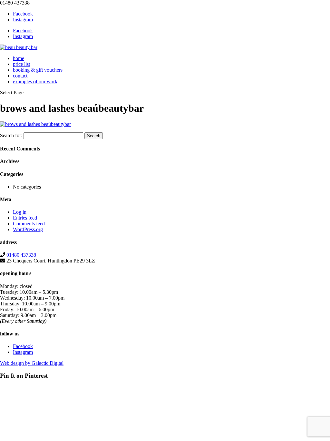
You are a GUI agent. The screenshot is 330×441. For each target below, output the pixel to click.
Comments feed (29, 223)
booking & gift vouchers (38, 70)
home (18, 58)
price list (21, 64)
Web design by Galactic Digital (31, 363)
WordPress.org (28, 229)
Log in (19, 212)
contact (20, 75)
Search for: (11, 135)
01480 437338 (21, 255)
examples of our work (35, 81)
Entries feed (25, 218)
